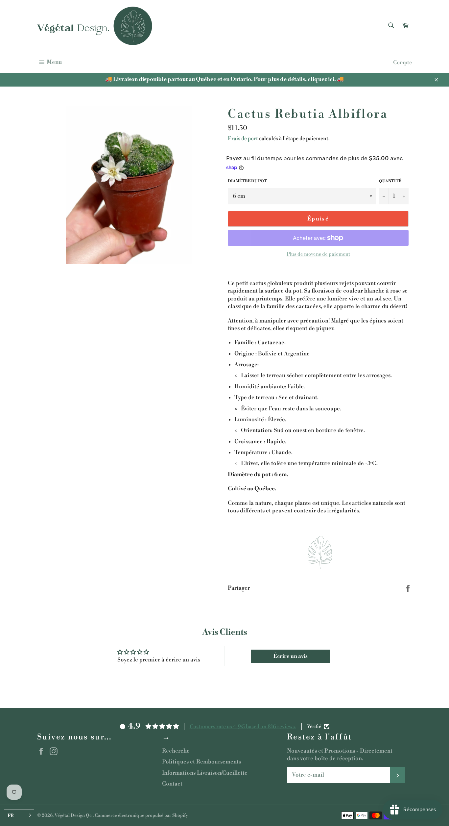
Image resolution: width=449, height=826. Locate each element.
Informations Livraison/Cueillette (205, 773)
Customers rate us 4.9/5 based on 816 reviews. (243, 726)
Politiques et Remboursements (201, 761)
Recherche (176, 751)
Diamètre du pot (247, 181)
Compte (402, 62)
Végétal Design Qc (74, 815)
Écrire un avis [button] (290, 656)
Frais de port (243, 138)
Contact (172, 783)
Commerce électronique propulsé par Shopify (141, 815)
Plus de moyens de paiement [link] (318, 254)
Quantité (390, 181)
